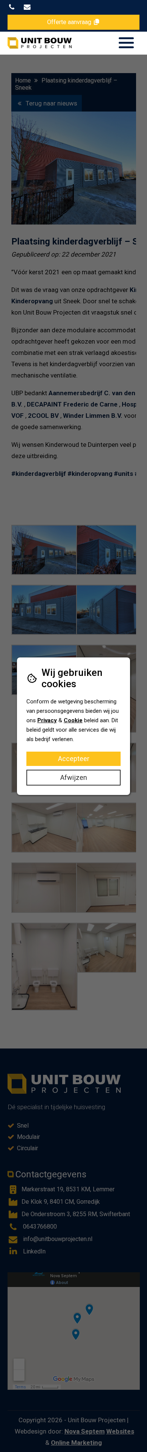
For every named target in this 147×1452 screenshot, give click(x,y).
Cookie (73, 720)
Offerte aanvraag (70, 22)
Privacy (47, 720)
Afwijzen (73, 777)
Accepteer (73, 759)
